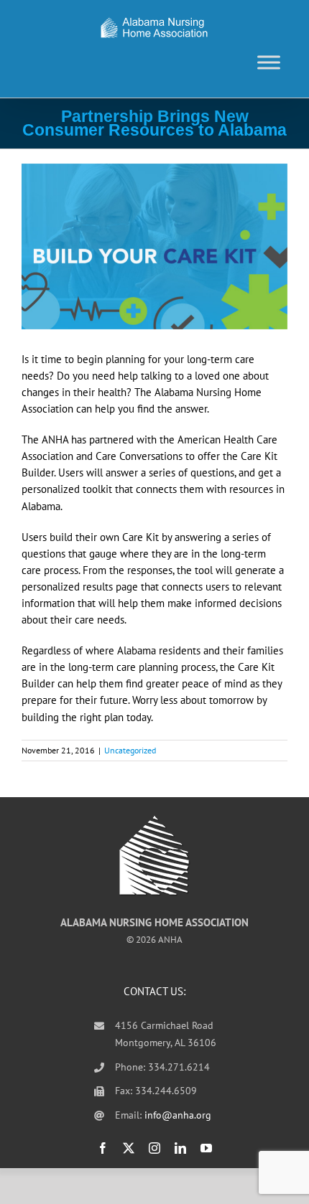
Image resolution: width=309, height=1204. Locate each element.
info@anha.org (177, 1115)
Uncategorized (130, 750)
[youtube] (206, 1148)
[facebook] (103, 1148)
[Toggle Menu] (268, 62)
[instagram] (154, 1148)
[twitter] (128, 1148)
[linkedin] (180, 1148)
